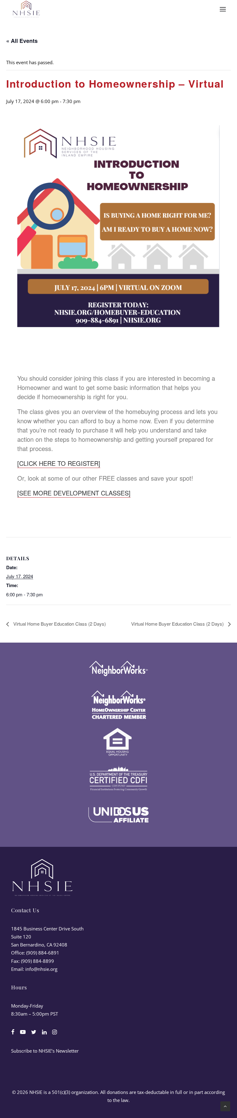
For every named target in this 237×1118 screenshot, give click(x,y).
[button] (223, 9)
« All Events (22, 41)
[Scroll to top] (225, 1106)
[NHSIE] (26, 9)
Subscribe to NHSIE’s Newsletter (45, 1051)
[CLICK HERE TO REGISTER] (58, 463)
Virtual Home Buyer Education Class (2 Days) (59, 623)
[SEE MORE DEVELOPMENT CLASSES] (74, 492)
